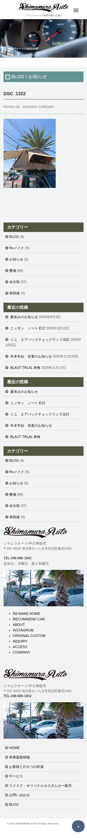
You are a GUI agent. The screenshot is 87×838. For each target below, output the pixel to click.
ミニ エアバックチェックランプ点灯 (40, 339)
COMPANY (21, 652)
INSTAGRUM (23, 630)
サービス (16, 776)
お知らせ (16, 259)
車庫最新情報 (19, 757)
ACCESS (20, 647)
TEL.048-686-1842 (17, 558)
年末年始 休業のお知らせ (31, 356)
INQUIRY (20, 641)
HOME (14, 748)
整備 (12, 270)
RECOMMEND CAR (29, 619)
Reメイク (16, 248)
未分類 (14, 282)
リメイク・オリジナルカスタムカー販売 (40, 786)
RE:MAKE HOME (26, 614)
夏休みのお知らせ (24, 317)
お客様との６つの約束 (26, 767)
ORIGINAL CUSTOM (29, 636)
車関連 (14, 293)
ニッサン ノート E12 (27, 328)
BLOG (14, 237)
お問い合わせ (19, 795)
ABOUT (19, 625)
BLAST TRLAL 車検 (25, 368)
